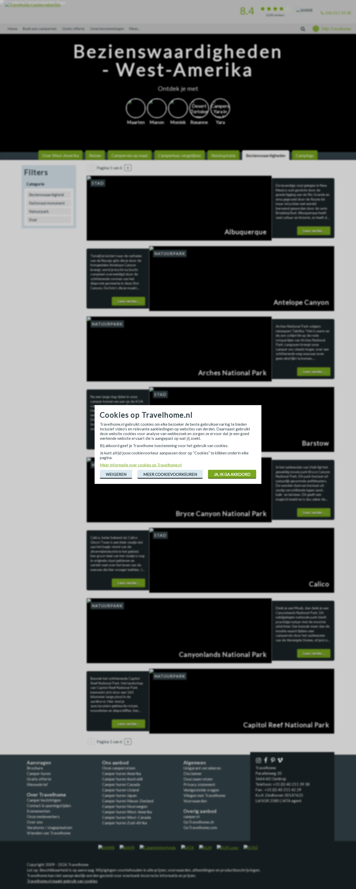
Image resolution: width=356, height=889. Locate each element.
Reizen (95, 155)
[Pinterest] (273, 760)
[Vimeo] (280, 760)
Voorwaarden (195, 800)
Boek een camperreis (40, 28)
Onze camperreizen (118, 768)
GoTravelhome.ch (198, 822)
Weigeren (116, 474)
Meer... (134, 28)
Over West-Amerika (60, 155)
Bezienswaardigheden (265, 155)
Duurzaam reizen (198, 779)
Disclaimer (192, 773)
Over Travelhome (46, 794)
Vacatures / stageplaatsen (49, 827)
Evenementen (38, 811)
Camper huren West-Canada (126, 817)
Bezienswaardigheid (46, 194)
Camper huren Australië (122, 779)
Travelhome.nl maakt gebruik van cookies (62, 881)
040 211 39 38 (338, 12)
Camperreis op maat (130, 155)
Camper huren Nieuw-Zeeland (128, 800)
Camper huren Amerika (121, 773)
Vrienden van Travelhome (49, 833)
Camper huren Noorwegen (125, 806)
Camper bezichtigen (44, 800)
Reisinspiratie (223, 155)
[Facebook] (266, 760)
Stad (33, 219)
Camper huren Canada (121, 784)
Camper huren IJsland (120, 790)
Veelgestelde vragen (201, 790)
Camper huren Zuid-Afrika (124, 822)
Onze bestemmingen (107, 28)
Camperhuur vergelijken (179, 155)
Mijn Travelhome (336, 28)
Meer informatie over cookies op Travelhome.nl (141, 464)
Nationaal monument (47, 203)
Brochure (35, 768)
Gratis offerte (73, 28)
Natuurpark (39, 211)
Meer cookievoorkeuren (170, 474)
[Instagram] (259, 760)
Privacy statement (199, 784)
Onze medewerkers (43, 816)
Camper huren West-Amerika (127, 811)
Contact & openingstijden (49, 805)
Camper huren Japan (119, 795)
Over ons (35, 822)
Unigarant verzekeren (202, 768)
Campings (305, 155)
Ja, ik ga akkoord (232, 474)
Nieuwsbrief (37, 784)
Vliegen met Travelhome (204, 795)
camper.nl (191, 816)
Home (12, 28)
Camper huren (39, 773)
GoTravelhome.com (200, 827)
